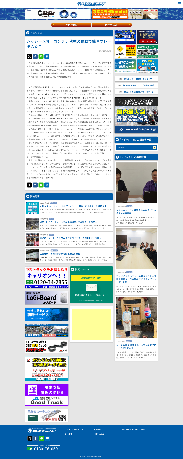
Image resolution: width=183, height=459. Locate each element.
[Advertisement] (91, 324)
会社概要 (68, 434)
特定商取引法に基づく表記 (133, 429)
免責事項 (97, 429)
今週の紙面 (65, 25)
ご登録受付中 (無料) (91, 278)
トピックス (36, 33)
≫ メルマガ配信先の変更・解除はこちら (91, 300)
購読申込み (118, 25)
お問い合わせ (99, 434)
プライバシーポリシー (74, 429)
